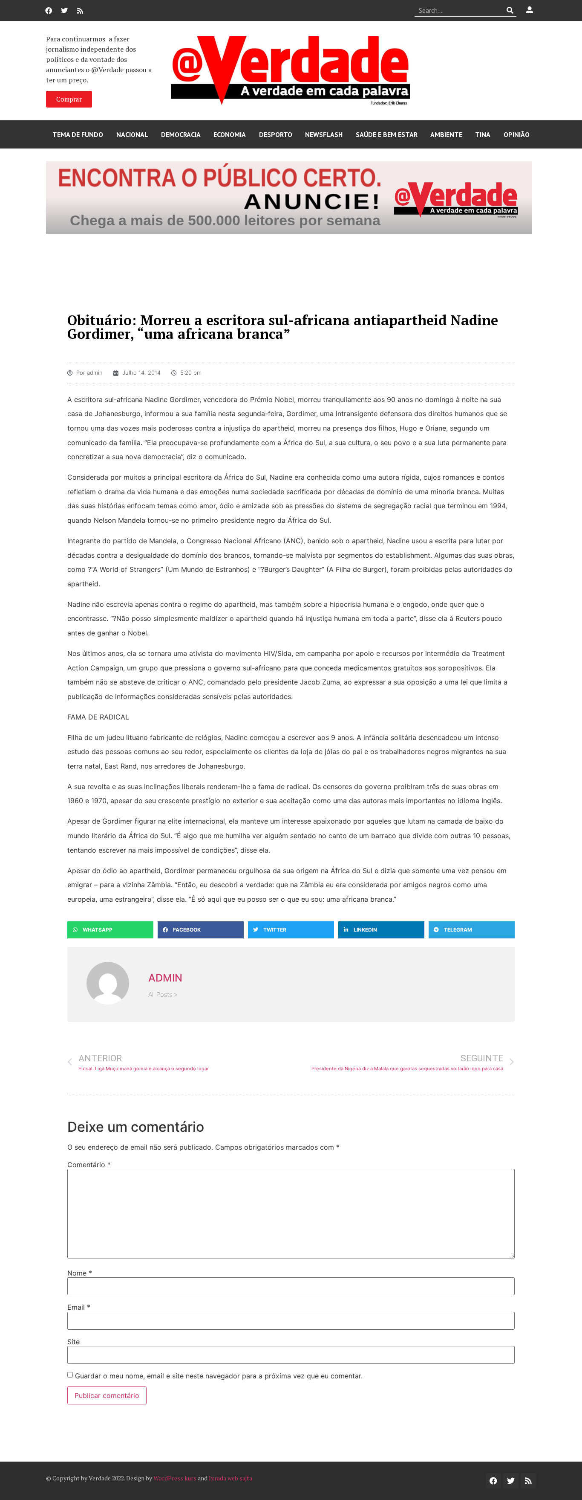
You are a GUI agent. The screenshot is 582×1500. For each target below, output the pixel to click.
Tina (482, 134)
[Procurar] (510, 10)
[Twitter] (64, 10)
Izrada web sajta (230, 1478)
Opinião (517, 134)
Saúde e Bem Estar (387, 134)
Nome (79, 1273)
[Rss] (80, 10)
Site (73, 1341)
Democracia (181, 134)
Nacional (132, 134)
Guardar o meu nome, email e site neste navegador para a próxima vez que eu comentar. (219, 1375)
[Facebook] (48, 10)
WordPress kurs (174, 1478)
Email (78, 1307)
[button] (110, 929)
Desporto (275, 134)
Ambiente (446, 134)
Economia (229, 134)
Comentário (89, 1164)
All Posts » (162, 994)
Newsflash (324, 134)
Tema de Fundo (77, 134)
